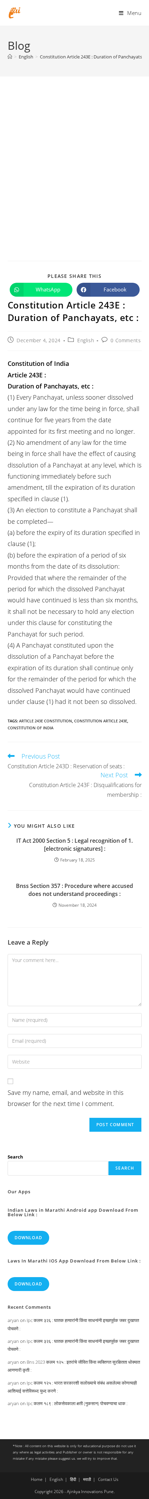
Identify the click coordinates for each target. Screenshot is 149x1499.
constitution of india (30, 727)
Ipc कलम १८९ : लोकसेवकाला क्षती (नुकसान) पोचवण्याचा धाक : (77, 1403)
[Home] (10, 57)
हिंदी (73, 1479)
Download (29, 1238)
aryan (13, 1320)
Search (15, 1157)
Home (37, 1479)
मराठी (87, 1479)
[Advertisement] (74, 155)
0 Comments (126, 340)
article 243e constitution (45, 720)
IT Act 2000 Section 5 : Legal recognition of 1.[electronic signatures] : (74, 844)
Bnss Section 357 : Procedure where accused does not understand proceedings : (74, 889)
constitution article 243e (100, 720)
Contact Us (108, 1479)
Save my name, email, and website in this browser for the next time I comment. (65, 1098)
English (85, 340)
